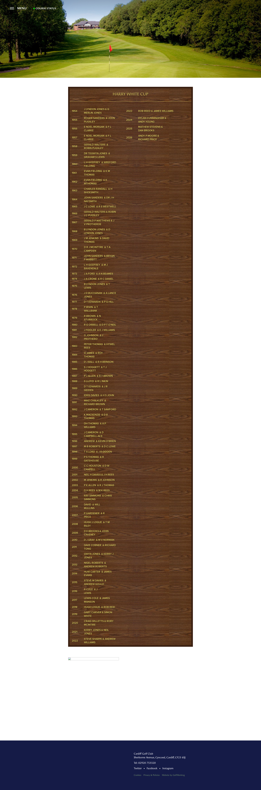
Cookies (137, 775)
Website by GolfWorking (173, 775)
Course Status (45, 8)
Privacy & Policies (151, 775)
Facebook (152, 768)
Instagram (167, 768)
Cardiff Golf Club (130, 13)
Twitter (138, 768)
